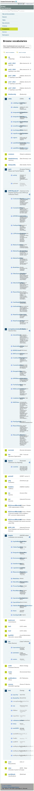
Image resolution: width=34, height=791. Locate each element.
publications (12, 678)
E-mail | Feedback (6, 785)
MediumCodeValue (16, 244)
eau (14, 706)
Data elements (6, 23)
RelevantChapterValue (16, 435)
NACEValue (16, 402)
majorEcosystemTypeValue (16, 133)
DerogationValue (16, 371)
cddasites (15, 107)
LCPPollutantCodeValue (16, 233)
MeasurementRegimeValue (16, 572)
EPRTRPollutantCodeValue (16, 216)
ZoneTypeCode (16, 615)
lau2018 (10, 635)
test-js (14, 723)
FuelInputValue (16, 225)
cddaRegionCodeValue (16, 103)
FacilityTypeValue (16, 384)
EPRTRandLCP (13, 191)
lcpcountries (16, 647)
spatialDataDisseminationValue (16, 143)
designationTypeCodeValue (16, 121)
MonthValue (16, 267)
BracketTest (16, 698)
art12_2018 (12, 69)
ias (9, 493)
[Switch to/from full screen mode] (24, 4)
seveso (10, 684)
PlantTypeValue (16, 421)
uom (9, 762)
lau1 (9, 626)
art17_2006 (12, 75)
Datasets (4, 17)
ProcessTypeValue (16, 586)
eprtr (9, 169)
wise (9, 768)
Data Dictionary (15, 10)
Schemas (4, 26)
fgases (10, 461)
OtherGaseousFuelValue (16, 273)
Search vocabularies (10, 52)
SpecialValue (16, 602)
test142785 (16, 728)
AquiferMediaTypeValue (16, 541)
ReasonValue (16, 292)
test (9, 690)
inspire (10, 535)
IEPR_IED (11, 527)
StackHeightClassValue (16, 302)
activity (15, 175)
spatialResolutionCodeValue (16, 148)
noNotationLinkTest (16, 720)
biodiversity (12, 94)
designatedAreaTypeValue (16, 112)
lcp (9, 641)
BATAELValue (16, 350)
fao (9, 454)
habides (11, 487)
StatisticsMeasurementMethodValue (16, 605)
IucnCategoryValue (16, 130)
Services (4, 32)
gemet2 (10, 476)
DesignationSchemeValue (16, 552)
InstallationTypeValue (16, 398)
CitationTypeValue (16, 547)
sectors (15, 659)
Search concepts (22, 52)
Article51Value (16, 335)
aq (9, 57)
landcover (11, 620)
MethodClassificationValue (16, 251)
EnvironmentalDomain (16, 558)
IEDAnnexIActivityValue (16, 389)
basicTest (15, 694)
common (11, 154)
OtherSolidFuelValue (16, 283)
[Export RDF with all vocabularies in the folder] (29, 99)
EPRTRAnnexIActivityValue (16, 378)
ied (9, 499)
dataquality (12, 165)
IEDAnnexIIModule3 (13, 511)
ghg (9, 480)
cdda (10, 98)
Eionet (9, 10)
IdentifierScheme (16, 563)
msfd (10, 665)
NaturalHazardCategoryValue (16, 582)
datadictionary (13, 158)
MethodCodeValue (16, 258)
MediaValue (16, 578)
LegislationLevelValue (16, 567)
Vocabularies (5, 29)
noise (10, 672)
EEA (9, 1)
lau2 (9, 631)
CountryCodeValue (16, 208)
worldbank (11, 774)
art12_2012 (12, 63)
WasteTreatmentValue (16, 320)
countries (15, 466)
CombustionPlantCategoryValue (16, 198)
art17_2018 (12, 88)
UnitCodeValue (16, 306)
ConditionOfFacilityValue (16, 358)
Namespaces (5, 35)
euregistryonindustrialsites (13, 329)
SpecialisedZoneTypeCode (16, 598)
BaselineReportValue (16, 346)
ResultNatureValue (16, 590)
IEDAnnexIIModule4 (13, 519)
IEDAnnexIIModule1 (13, 505)
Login (21, 3)
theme (14, 610)
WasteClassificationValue (16, 314)
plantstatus (16, 652)
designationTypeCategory (16, 116)
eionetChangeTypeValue (16, 126)
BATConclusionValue (16, 353)
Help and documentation (8, 14)
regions (15, 137)
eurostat (11, 450)
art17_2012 (12, 82)
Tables (4, 20)
